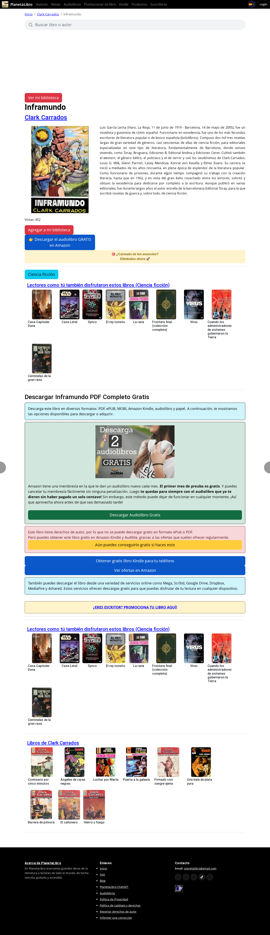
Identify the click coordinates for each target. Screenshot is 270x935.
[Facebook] (186, 877)
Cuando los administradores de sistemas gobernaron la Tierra (220, 329)
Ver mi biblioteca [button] (43, 97)
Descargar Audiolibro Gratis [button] (135, 515)
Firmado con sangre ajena (163, 781)
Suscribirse (158, 4)
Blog (103, 881)
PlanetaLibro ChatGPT (114, 887)
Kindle (123, 4)
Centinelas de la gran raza (39, 378)
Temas (55, 4)
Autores (42, 4)
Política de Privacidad (114, 899)
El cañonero (69, 822)
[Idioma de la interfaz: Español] (252, 4)
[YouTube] (178, 877)
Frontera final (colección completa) (162, 325)
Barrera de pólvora (41, 822)
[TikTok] (202, 877)
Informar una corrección (116, 918)
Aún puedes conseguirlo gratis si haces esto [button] (135, 544)
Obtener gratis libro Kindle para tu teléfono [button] (135, 560)
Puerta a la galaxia (136, 779)
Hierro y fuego (94, 822)
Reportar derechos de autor (118, 911)
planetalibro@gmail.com (200, 868)
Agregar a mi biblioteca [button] (49, 229)
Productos (139, 4)
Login (263, 4)
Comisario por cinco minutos (38, 781)
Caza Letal (69, 322)
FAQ (102, 874)
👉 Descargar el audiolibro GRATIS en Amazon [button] (60, 242)
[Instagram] (194, 877)
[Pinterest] (210, 877)
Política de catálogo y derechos (120, 905)
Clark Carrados (48, 14)
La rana (138, 322)
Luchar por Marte (105, 779)
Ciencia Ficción (41, 274)
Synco (92, 322)
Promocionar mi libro (100, 4)
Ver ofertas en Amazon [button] (135, 570)
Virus (194, 322)
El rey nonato (115, 322)
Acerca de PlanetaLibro (43, 863)
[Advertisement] (135, 59)
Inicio (29, 14)
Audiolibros (72, 4)
